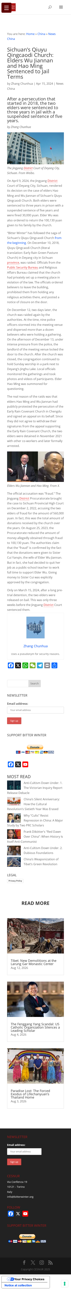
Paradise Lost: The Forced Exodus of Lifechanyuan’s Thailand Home (30, 1094)
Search (34, 683)
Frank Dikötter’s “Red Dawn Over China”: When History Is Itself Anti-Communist (35, 836)
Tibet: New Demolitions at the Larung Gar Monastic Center (33, 962)
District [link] (28, 168)
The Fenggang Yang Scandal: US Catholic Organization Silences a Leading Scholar (35, 1027)
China (41, 34)
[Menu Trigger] (6, 8)
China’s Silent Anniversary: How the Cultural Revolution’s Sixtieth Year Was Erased (33, 804)
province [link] (13, 263)
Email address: (17, 704)
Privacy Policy (15, 881)
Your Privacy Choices (29, 1279)
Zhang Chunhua (22, 84)
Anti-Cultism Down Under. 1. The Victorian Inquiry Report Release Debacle (34, 788)
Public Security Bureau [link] (22, 267)
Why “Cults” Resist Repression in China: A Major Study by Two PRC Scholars (35, 820)
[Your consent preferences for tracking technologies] (64, 1283)
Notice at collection (18, 1285)
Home (30, 34)
